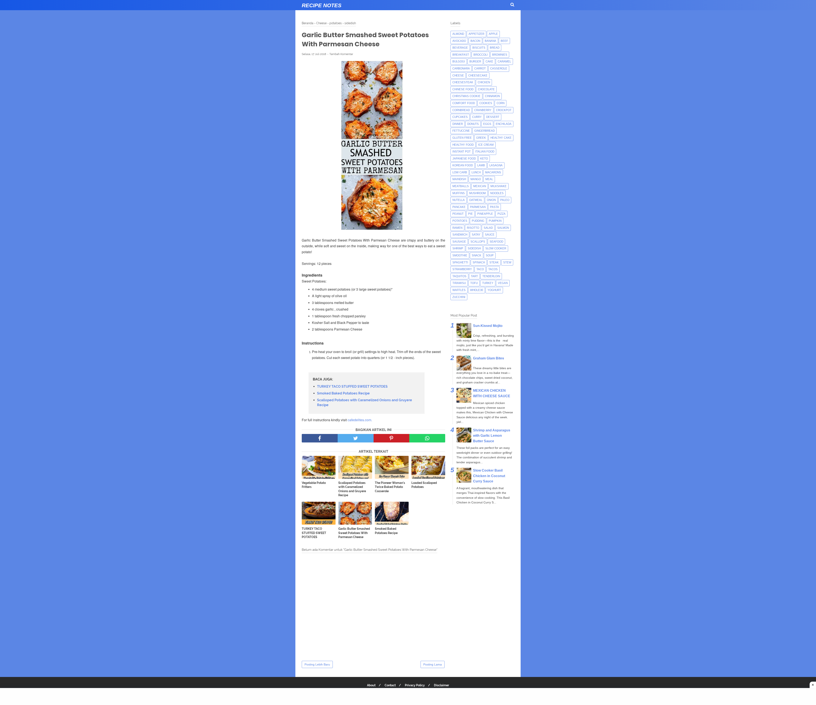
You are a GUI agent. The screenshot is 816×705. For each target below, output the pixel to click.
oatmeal (475, 200)
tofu (474, 283)
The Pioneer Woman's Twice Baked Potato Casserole (390, 487)
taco (480, 269)
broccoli (480, 54)
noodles (497, 193)
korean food (462, 165)
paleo (504, 200)
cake (489, 61)
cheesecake (477, 75)
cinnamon (492, 96)
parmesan (478, 207)
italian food (484, 151)
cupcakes (460, 117)
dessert (492, 117)
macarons (493, 172)
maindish (459, 179)
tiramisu (459, 283)
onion (491, 200)
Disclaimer (441, 685)
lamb (481, 165)
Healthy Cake (500, 137)
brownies (499, 54)
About (371, 685)
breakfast (460, 54)
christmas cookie (466, 96)
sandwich (459, 234)
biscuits (478, 47)
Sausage (459, 241)
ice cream (486, 144)
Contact (390, 685)
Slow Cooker (495, 248)
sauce (489, 234)
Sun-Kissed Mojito (488, 326)
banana (490, 40)
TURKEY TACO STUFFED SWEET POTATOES (352, 386)
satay (476, 234)
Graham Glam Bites (488, 358)
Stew (507, 262)
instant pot (461, 151)
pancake (459, 207)
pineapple (485, 213)
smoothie (459, 255)
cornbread (461, 110)
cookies (485, 103)
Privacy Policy (415, 685)
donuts (473, 124)
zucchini (458, 297)
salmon (503, 227)
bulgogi (458, 61)
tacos (493, 269)
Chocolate (486, 89)
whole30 (476, 290)
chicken (484, 82)
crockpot (503, 110)
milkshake (498, 186)
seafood (496, 241)
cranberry (483, 110)
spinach (479, 262)
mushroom (477, 193)
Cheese (458, 75)
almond (458, 33)
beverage (460, 47)
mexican (479, 186)
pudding (478, 220)
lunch (476, 172)
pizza (501, 213)
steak (494, 262)
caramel (504, 61)
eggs (487, 124)
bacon (475, 40)
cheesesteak (462, 82)
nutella (458, 200)
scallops (477, 241)
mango (475, 179)
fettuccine (461, 130)
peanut (458, 213)
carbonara (461, 68)
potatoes (459, 220)
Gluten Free (462, 137)
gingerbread (484, 130)
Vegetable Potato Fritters (314, 485)
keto (484, 158)
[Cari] (512, 4)
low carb (459, 172)
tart (474, 276)
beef (504, 40)
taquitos (459, 276)
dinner (457, 124)
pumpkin (495, 220)
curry (477, 117)
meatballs (460, 186)
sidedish (474, 248)
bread (494, 47)
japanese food (464, 158)
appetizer (476, 33)
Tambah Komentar (341, 54)
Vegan (503, 283)
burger (475, 61)
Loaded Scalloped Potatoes (424, 485)
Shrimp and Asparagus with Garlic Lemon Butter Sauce (491, 435)
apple (493, 33)
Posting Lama (432, 664)
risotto (473, 227)
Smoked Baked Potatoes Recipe (343, 393)
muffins (458, 193)
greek (481, 137)
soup (490, 255)
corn (500, 103)
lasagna (496, 165)
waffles (459, 290)
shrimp (457, 248)
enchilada (503, 124)
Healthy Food (463, 144)
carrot (480, 68)
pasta (494, 207)
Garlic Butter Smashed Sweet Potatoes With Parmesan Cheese (354, 533)
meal (489, 179)
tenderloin (491, 276)
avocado (459, 40)
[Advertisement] (408, 696)
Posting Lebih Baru (317, 664)
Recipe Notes (321, 5)
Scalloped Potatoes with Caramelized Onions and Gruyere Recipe (364, 402)
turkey (487, 283)
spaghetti (460, 262)
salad (488, 227)
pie (470, 213)
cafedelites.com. (360, 419)
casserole (498, 68)
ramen (457, 227)
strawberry (462, 269)
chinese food (462, 89)
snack (476, 255)
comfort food (463, 103)
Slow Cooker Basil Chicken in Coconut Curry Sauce (489, 476)
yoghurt (494, 290)
